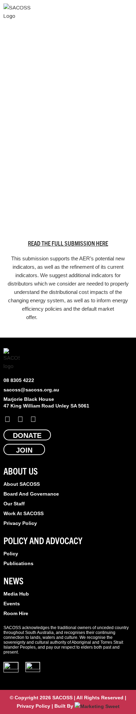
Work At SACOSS (23, 513)
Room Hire (15, 613)
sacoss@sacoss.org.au (31, 389)
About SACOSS (21, 484)
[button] (128, 12)
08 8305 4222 (18, 380)
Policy (10, 553)
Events (11, 603)
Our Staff (14, 503)
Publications (18, 563)
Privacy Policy (20, 523)
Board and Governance (31, 494)
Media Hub (16, 594)
